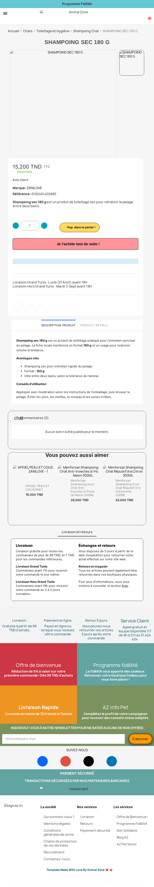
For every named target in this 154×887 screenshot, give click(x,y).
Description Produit (58, 325)
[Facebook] (42, 761)
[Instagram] (65, 761)
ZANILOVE (34, 188)
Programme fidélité (115, 665)
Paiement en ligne (58, 620)
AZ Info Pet (115, 707)
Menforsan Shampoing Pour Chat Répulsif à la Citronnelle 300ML (128, 488)
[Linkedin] (111, 761)
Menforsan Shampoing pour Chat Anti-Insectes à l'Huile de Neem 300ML (83, 488)
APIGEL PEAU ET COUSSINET (38, 487)
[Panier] (148, 16)
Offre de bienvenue (38, 665)
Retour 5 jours (96, 620)
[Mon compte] (142, 16)
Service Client (135, 621)
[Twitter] (26, 306)
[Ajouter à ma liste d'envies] (52, 225)
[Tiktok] (88, 761)
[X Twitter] (45, 306)
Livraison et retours (77, 532)
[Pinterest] (36, 306)
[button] (12, 13)
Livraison (19, 620)
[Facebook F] (17, 306)
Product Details (94, 325)
